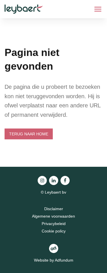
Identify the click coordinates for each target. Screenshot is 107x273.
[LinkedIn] (53, 180)
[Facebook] (65, 180)
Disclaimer (53, 208)
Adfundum (64, 260)
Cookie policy (54, 231)
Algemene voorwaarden (53, 216)
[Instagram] (42, 180)
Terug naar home (28, 134)
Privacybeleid (54, 223)
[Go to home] (24, 9)
